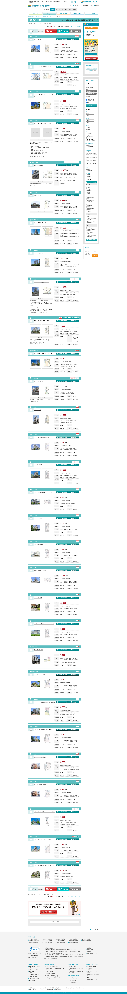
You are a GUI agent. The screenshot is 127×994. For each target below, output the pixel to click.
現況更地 (89, 230)
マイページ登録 (89, 70)
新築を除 (89, 170)
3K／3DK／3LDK (90, 137)
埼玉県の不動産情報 (47, 939)
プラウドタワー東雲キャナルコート (43, 729)
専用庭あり (89, 209)
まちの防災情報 (72, 982)
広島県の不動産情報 (73, 940)
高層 (90, 197)
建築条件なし (90, 228)
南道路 (91, 218)
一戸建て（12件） (91, 100)
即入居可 (89, 207)
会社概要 (97, 5)
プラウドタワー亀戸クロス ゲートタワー (44, 812)
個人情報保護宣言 (43, 988)
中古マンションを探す (34, 969)
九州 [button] (70, 9)
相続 (88, 977)
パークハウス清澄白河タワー (41, 282)
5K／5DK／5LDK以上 (91, 140)
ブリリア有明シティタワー (41, 222)
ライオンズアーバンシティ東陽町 (42, 839)
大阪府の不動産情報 (60, 940)
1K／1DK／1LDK (90, 135)
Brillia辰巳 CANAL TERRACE (41, 320)
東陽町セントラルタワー (40, 570)
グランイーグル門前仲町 (40, 757)
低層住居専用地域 (91, 229)
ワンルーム (89, 133)
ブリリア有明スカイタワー (41, 253)
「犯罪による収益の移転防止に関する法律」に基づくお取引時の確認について (63, 951)
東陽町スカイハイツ (39, 195)
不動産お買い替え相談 (34, 978)
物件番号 (88, 253)
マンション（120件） (91, 99)
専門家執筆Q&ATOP (92, 966)
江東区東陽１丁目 (38, 650)
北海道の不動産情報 (86, 940)
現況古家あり (90, 232)
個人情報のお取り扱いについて (57, 988)
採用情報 (91, 5)
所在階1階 (89, 189)
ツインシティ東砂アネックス (41, 544)
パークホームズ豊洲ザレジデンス (42, 123)
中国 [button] (66, 9)
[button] (35, 949)
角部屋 (88, 193)
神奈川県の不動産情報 (34, 940)
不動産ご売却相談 (49, 971)
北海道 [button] (74, 9)
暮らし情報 (71, 977)
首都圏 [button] (52, 9)
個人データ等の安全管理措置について (75, 988)
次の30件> (78, 26)
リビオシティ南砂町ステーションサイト (44, 624)
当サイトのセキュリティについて (37, 989)
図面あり (89, 176)
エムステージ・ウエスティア (41, 518)
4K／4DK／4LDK (90, 139)
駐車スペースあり (91, 221)
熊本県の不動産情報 (86, 939)
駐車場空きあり (90, 208)
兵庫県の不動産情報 (60, 942)
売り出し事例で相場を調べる (51, 975)
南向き (91, 187)
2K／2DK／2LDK (90, 136)
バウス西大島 (37, 39)
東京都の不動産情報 (33, 939)
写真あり (89, 174)
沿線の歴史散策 (72, 980)
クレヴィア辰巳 (38, 465)
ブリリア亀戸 (37, 410)
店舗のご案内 (90, 949)
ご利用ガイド (77, 5)
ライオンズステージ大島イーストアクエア (44, 865)
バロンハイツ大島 (38, 381)
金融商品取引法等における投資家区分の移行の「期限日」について (60, 949)
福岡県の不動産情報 (73, 942)
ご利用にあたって (33, 988)
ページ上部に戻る (94, 929)
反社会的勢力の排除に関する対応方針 (53, 953)
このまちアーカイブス (74, 978)
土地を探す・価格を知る (34, 974)
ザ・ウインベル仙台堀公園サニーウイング (44, 702)
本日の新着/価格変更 (91, 153)
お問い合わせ (85, 5)
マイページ (70, 5)
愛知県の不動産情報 (47, 940)
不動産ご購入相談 (33, 976)
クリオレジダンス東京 (39, 674)
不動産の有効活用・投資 (93, 979)
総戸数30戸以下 (90, 200)
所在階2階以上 (90, 190)
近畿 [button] (62, 9)
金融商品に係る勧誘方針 (50, 948)
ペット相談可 (90, 205)
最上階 (88, 192)
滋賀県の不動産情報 (47, 942)
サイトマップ (58, 989)
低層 (90, 198)
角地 (88, 216)
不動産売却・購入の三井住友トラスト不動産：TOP (38, 16)
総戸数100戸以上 (90, 201)
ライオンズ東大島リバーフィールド (43, 492)
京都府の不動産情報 (60, 939)
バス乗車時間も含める (91, 146)
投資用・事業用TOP (73, 966)
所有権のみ (89, 211)
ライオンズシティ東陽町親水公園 (42, 66)
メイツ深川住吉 (38, 598)
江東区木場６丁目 (38, 165)
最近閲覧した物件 (90, 35)
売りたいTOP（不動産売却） (51, 966)
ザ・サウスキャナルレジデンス (42, 437)
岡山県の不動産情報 (73, 939)
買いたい (51, 16)
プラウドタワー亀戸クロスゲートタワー (44, 353)
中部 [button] (57, 9)
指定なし (89, 151)
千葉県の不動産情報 (33, 942)
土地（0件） (89, 102)
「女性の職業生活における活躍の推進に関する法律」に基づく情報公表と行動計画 (64, 954)
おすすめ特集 (32, 980)
